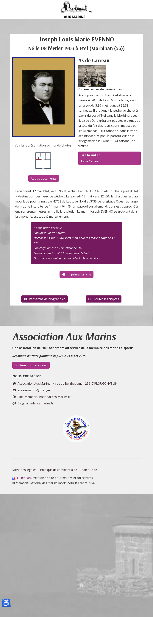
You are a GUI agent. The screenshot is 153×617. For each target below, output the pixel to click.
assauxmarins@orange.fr (35, 390)
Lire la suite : (90, 155)
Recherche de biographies (47, 299)
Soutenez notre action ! (31, 365)
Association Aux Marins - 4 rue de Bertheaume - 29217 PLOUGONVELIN (68, 383)
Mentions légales (24, 470)
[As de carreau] (92, 76)
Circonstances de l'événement (101, 89)
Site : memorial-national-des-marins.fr (44, 397)
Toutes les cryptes (106, 299)
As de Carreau (90, 161)
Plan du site (89, 470)
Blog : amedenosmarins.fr (35, 403)
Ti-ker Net (23, 478)
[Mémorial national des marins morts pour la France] (76, 9)
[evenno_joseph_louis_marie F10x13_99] (43, 97)
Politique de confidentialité (58, 470)
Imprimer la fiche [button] (79, 274)
